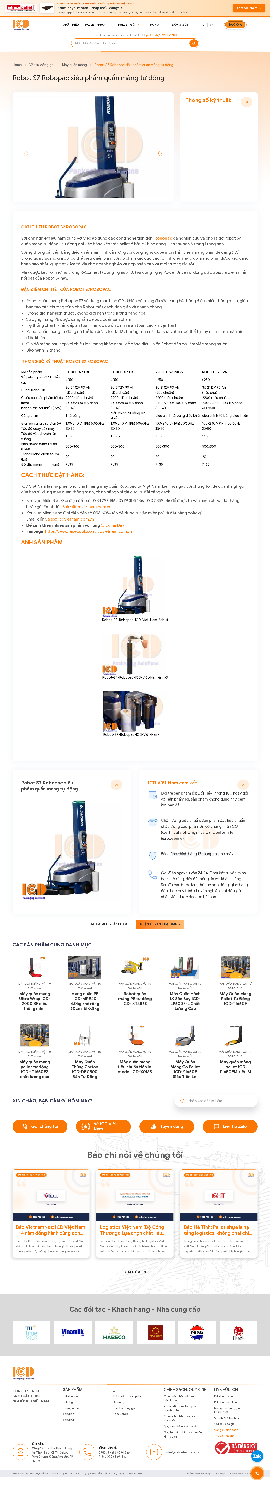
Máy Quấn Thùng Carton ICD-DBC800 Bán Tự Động (85, 1069)
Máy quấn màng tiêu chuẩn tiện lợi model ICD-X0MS (135, 1066)
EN (212, 24)
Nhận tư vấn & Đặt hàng (160, 924)
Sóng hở (68, 1420)
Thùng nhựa (71, 1408)
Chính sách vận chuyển (244, 1473)
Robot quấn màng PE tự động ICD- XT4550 (135, 998)
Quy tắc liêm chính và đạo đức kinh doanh (183, 1434)
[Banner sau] (161, 153)
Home (17, 65)
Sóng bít (68, 1414)
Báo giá (235, 24)
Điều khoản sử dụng (199, 1473)
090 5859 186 (116, 1456)
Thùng (153, 24)
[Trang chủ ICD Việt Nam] (32, 1332)
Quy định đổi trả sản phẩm (181, 1426)
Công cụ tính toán (226, 1430)
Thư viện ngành (224, 1436)
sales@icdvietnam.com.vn (183, 1452)
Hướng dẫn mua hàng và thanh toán (180, 1409)
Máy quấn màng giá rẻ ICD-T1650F (228, 1410)
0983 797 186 (107, 1452)
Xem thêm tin (135, 1272)
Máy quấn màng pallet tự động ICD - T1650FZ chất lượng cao (34, 1069)
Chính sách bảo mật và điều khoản (179, 1398)
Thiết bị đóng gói (124, 1408)
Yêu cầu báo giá (224, 1424)
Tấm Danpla (121, 1414)
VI (204, 24)
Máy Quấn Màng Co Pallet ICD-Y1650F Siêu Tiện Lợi (185, 1069)
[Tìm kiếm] (193, 43)
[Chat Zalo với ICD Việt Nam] (257, 1456)
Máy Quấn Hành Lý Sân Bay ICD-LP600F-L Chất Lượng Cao (185, 1001)
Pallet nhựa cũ (223, 1396)
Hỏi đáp (220, 1473)
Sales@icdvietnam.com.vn (87, 506)
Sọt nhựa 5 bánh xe (226, 1418)
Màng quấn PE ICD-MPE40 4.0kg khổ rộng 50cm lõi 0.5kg (84, 1001)
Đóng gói (180, 24)
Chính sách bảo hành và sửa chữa (179, 1419)
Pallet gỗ (126, 24)
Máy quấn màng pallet (128, 1396)
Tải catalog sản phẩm (108, 924)
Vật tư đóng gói (41, 65)
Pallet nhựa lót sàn (226, 1402)
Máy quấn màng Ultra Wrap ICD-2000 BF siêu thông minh (34, 1001)
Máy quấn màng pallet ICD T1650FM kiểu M (235, 1066)
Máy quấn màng (74, 65)
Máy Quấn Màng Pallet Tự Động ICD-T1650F (235, 998)
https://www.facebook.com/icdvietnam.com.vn (89, 531)
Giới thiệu (71, 24)
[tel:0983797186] (257, 1473)
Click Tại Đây (112, 525)
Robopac (163, 238)
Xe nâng (118, 1402)
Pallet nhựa (95, 24)
